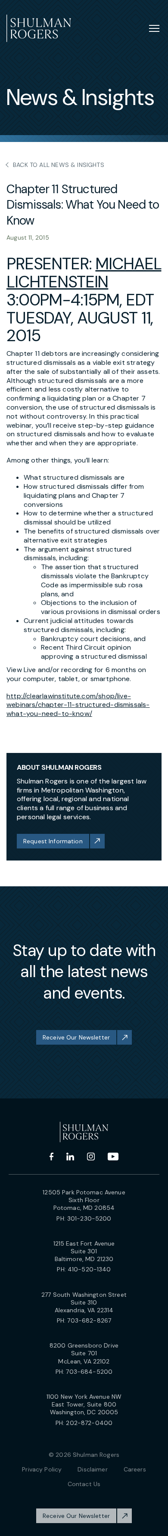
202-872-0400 (89, 1423)
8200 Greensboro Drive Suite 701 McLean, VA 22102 (84, 1353)
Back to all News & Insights (58, 165)
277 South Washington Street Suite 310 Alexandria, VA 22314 (84, 1302)
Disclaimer (92, 1469)
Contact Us (84, 1484)
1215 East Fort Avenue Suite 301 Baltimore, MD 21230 (84, 1251)
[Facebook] (51, 1156)
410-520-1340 (89, 1269)
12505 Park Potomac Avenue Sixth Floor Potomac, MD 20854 (84, 1200)
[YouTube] (113, 1156)
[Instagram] (91, 1156)
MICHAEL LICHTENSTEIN (84, 273)
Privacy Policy (42, 1469)
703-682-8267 (89, 1320)
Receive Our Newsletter (76, 1037)
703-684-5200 (89, 1372)
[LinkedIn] (70, 1156)
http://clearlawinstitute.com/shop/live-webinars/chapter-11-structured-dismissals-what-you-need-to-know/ (78, 705)
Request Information (53, 841)
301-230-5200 (89, 1218)
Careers (135, 1469)
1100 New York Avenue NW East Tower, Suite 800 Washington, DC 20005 (84, 1404)
